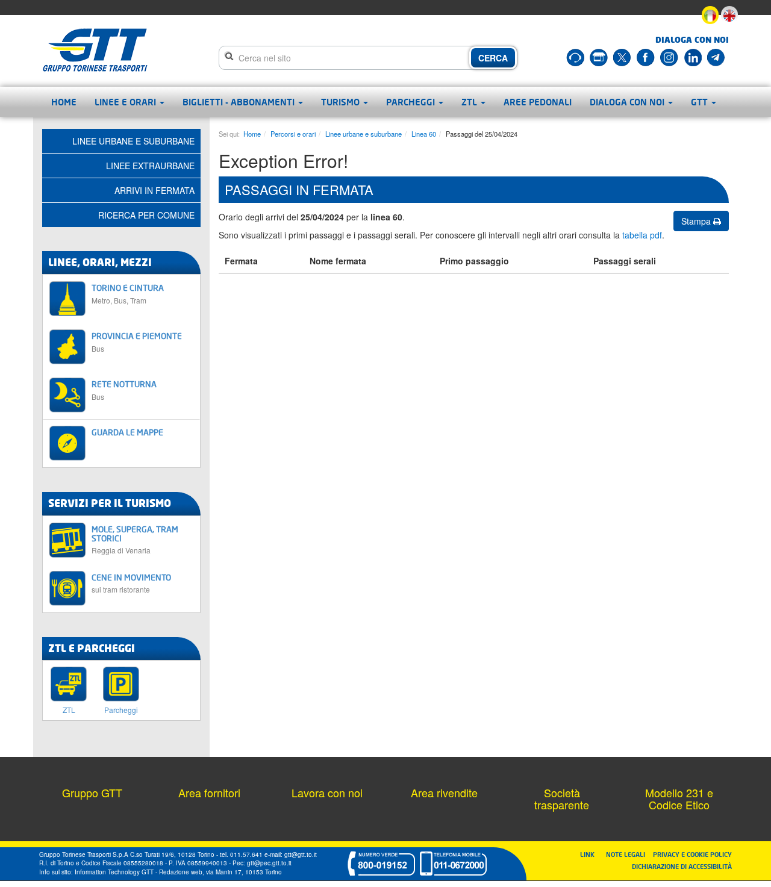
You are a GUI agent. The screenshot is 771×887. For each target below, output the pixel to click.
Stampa (697, 221)
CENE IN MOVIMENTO (131, 583)
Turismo (341, 101)
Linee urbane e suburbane (363, 133)
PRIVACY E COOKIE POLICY (692, 854)
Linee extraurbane (150, 166)
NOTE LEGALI (628, 854)
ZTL (470, 101)
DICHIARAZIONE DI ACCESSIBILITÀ (682, 866)
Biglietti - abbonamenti (240, 101)
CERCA (493, 58)
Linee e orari (126, 101)
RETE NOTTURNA (124, 390)
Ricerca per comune (146, 215)
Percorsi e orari (293, 133)
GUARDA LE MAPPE (127, 432)
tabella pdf (642, 235)
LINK (591, 854)
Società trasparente (561, 798)
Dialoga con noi (628, 101)
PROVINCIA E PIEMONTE (137, 342)
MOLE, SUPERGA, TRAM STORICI (135, 539)
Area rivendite (444, 792)
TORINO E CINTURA (128, 293)
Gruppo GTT (92, 792)
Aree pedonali (538, 101)
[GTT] (95, 50)
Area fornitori (209, 792)
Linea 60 (423, 133)
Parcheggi (411, 101)
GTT (700, 101)
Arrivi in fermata (154, 190)
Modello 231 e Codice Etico (679, 798)
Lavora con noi (327, 792)
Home (63, 101)
